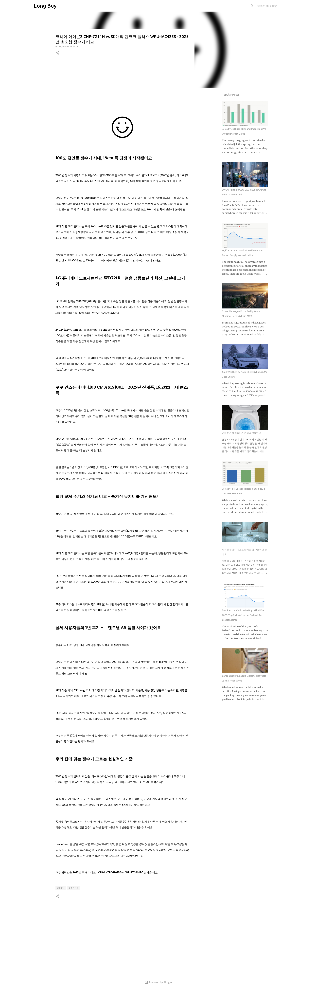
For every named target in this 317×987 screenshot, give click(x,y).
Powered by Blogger (160, 982)
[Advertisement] (122, 85)
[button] (57, 53)
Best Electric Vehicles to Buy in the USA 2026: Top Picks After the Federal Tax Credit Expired (243, 615)
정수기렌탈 (73, 888)
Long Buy (45, 6)
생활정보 (61, 888)
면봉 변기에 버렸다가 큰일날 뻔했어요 (241, 432)
